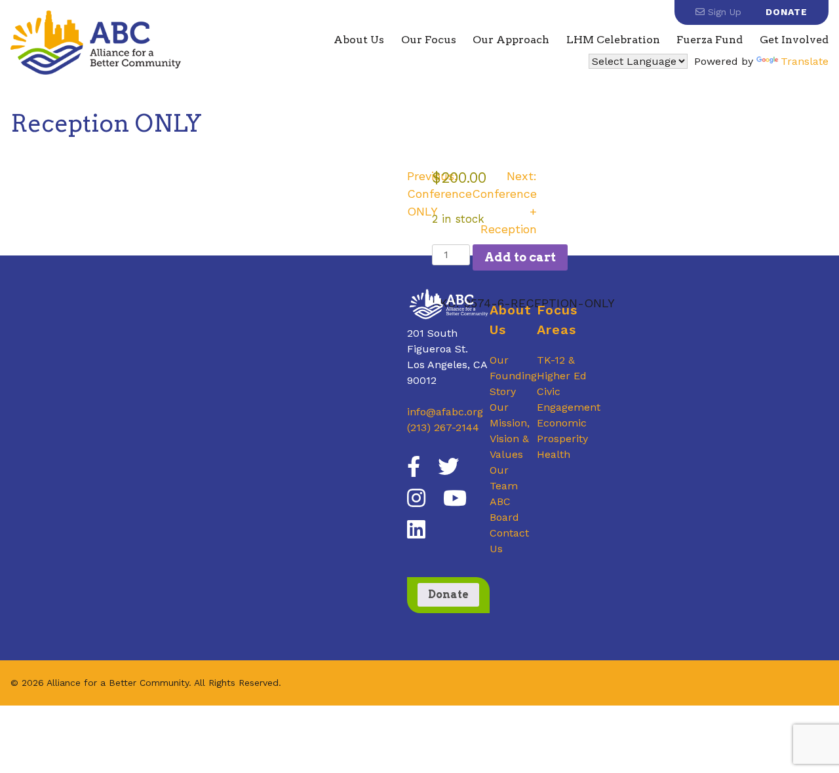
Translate (805, 61)
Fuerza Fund (709, 39)
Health (553, 454)
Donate (787, 12)
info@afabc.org (445, 411)
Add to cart (520, 257)
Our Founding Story (513, 376)
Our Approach (511, 39)
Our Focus (428, 39)
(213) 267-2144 (443, 427)
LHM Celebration (613, 39)
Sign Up (723, 12)
